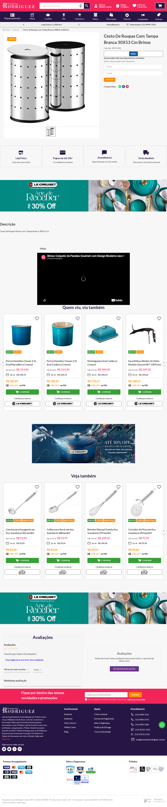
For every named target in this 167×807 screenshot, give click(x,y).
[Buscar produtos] (87, 6)
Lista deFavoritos (142, 6)
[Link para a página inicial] (6, 29)
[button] (80, 6)
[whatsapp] (119, 86)
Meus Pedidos (124, 6)
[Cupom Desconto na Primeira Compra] (83, 623)
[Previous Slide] (23, 24)
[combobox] (65, 6)
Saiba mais (6, 739)
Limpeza (16, 30)
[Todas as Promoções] (83, 462)
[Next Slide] (78, 24)
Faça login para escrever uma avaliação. (24, 660)
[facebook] (123, 86)
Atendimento (113, 24)
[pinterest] (127, 86)
